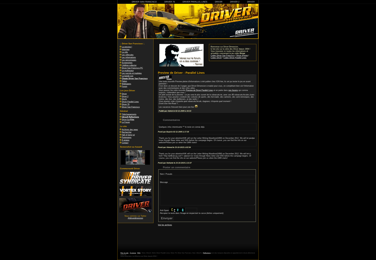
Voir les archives (165, 225)
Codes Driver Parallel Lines (234, 58)
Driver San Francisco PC (132, 68)
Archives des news (130, 129)
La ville (125, 52)
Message (164, 182)
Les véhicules (128, 55)
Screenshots (127, 63)
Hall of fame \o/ (128, 135)
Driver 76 (169, 2)
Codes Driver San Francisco (223, 55)
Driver (251, 2)
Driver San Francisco (144, 2)
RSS (138, 253)
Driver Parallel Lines (195, 2)
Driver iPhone (242, 55)
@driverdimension (135, 218)
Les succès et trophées (132, 73)
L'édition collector (129, 65)
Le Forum (126, 122)
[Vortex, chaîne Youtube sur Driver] (135, 195)
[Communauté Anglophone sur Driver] (135, 212)
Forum (124, 86)
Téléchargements (129, 114)
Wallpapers (126, 84)
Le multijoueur (128, 71)
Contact (125, 143)
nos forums (233, 90)
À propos (125, 140)
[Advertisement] (207, 236)
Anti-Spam (164, 210)
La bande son (127, 76)
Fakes (124, 81)
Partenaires (126, 137)
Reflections (207, 253)
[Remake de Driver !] (135, 183)
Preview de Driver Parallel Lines (199, 90)
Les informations (129, 57)
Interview (125, 49)
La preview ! (127, 47)
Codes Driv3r (216, 58)
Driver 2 (234, 2)
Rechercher (126, 132)
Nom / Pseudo (166, 174)
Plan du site (124, 253)
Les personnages (129, 60)
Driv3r (218, 2)
